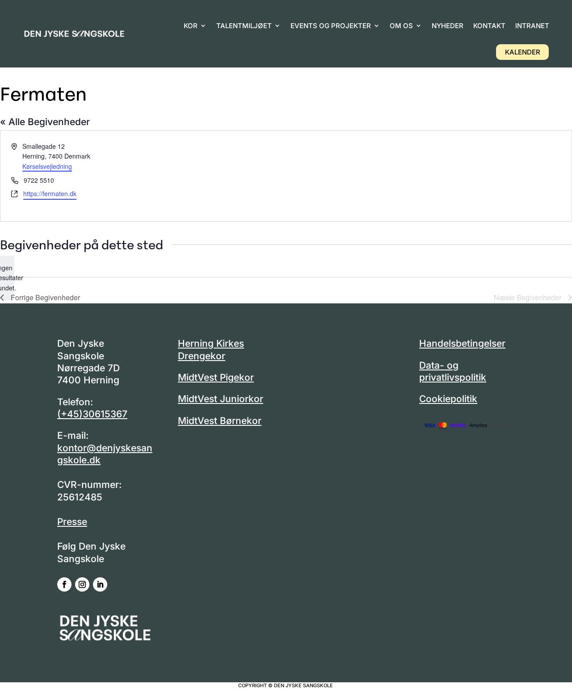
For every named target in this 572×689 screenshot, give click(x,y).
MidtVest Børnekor (219, 420)
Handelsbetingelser (462, 343)
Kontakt (489, 25)
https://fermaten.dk (49, 193)
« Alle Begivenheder (45, 121)
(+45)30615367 (92, 414)
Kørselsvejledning (47, 166)
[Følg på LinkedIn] (100, 584)
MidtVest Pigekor (216, 377)
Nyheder (447, 25)
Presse (72, 521)
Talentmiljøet (244, 25)
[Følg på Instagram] (82, 584)
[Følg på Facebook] (64, 584)
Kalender (522, 52)
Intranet (532, 25)
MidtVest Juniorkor (220, 398)
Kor (191, 25)
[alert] (7, 278)
